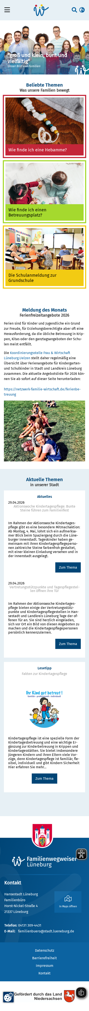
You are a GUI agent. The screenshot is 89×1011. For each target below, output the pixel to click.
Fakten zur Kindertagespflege (44, 674)
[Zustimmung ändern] (8, 997)
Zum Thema (68, 567)
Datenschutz (44, 950)
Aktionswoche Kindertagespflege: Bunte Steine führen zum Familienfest (44, 508)
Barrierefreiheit (44, 958)
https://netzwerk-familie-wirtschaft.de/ (35, 389)
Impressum (44, 966)
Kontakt (44, 973)
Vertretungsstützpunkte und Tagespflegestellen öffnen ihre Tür (44, 589)
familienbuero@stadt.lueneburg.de (46, 931)
